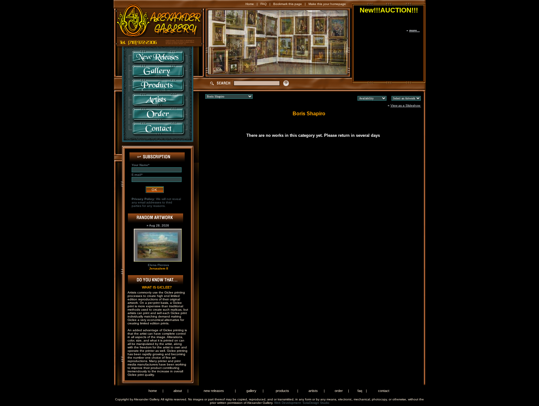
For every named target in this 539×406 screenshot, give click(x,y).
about (177, 391)
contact (383, 391)
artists (313, 391)
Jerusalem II (158, 268)
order (339, 391)
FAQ (263, 4)
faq (359, 391)
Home (249, 4)
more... (414, 30)
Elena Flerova (158, 265)
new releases (214, 391)
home (152, 391)
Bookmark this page (287, 4)
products (282, 391)
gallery (251, 391)
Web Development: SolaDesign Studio (301, 402)
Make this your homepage (327, 4)
